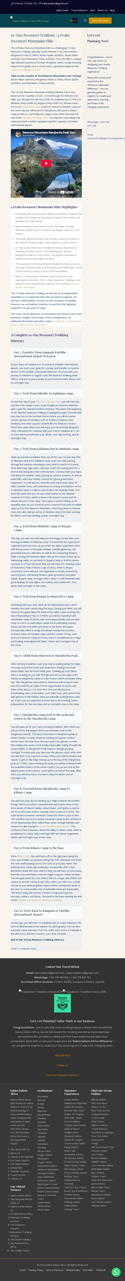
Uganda (41, 1136)
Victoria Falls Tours (74, 1110)
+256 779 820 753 (81, 977)
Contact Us (16, 1178)
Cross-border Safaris (102, 1165)
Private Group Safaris (75, 1161)
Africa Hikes (43, 1209)
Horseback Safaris (73, 1198)
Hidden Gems (71, 1132)
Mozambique (44, 1114)
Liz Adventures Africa (21, 1213)
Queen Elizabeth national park (54, 826)
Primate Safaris (99, 1150)
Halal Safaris (70, 1205)
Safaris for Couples (74, 1114)
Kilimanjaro (43, 1158)
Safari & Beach (71, 1128)
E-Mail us (62, 1065)
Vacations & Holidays (102, 1132)
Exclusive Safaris (73, 1136)
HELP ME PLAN (100, 20)
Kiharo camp (23, 856)
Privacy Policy (36, 1270)
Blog (112, 10)
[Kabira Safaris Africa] (29, 20)
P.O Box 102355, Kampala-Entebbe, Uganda (79, 982)
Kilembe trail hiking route (35, 117)
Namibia (41, 1118)
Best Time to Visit (100, 1110)
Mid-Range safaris (73, 1169)
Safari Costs (97, 1121)
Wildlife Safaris (98, 1161)
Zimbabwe (42, 1143)
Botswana (42, 1096)
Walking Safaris (72, 1201)
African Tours (98, 1190)
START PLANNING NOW (23, 948)
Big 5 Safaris (97, 1172)
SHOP (23, 1270)
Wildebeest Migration (75, 1103)
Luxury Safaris (71, 1099)
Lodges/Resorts (100, 1114)
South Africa (43, 1125)
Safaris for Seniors (73, 1106)
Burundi (41, 1099)
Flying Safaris (71, 1147)
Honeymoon (97, 1139)
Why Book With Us (20, 1149)
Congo (40, 1103)
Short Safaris (98, 1198)
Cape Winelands (45, 1176)
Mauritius (42, 1110)
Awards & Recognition (22, 1156)
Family (94, 1143)
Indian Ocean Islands (48, 1191)
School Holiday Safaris (75, 1172)
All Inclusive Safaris (74, 1158)
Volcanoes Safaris (46, 1180)
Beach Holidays (99, 1158)
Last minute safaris (101, 1201)
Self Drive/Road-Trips (102, 1147)
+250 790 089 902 (58, 977)
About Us (102, 10)
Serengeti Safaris (46, 1173)
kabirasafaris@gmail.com (49, 973)
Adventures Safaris (101, 1194)
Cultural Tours (98, 1176)
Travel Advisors (79, 10)
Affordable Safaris (100, 1169)
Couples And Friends (75, 1125)
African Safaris (98, 1099)
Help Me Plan (62, 1055)
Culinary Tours (71, 1209)
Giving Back (16, 1167)
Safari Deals (62, 10)
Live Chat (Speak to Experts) (62, 1075)
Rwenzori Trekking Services (25, 69)
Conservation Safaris (75, 1143)
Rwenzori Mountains (48, 1169)
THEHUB (100, 1270)
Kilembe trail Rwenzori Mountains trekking (40, 900)
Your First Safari (99, 1136)
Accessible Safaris (73, 1154)
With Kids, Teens (73, 1117)
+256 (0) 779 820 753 (25, 3)
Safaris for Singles (73, 1139)
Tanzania (42, 1132)
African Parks (44, 1151)
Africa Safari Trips (100, 1187)
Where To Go (98, 1106)
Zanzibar (41, 1147)
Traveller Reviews (19, 1171)
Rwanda (41, 1121)
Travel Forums (18, 1174)
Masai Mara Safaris (47, 1165)
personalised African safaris (34, 1036)
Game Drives (98, 1183)
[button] (116, 1272)
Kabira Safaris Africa (20, 1195)
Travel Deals (98, 1117)
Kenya (40, 1107)
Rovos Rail (69, 1150)
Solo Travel (97, 1154)
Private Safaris (72, 1194)
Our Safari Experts (20, 1160)
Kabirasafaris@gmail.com (55, 3)
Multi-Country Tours (74, 1165)
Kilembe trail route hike (48, 401)
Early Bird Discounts (101, 1179)
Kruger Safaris (44, 1154)
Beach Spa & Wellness (76, 1190)
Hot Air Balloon (72, 1121)
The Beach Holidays (20, 1239)
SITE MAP (88, 1270)
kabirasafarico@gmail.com (83, 973)
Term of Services (54, 1270)
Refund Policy (73, 1270)
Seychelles (42, 1129)
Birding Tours (71, 1176)
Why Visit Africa (99, 1103)
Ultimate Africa (99, 1205)
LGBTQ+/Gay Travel (75, 1187)
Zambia (41, 1140)
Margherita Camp (31, 106)
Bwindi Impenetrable (48, 1187)
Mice (92, 10)
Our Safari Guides (19, 1163)
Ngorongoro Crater (47, 1184)
